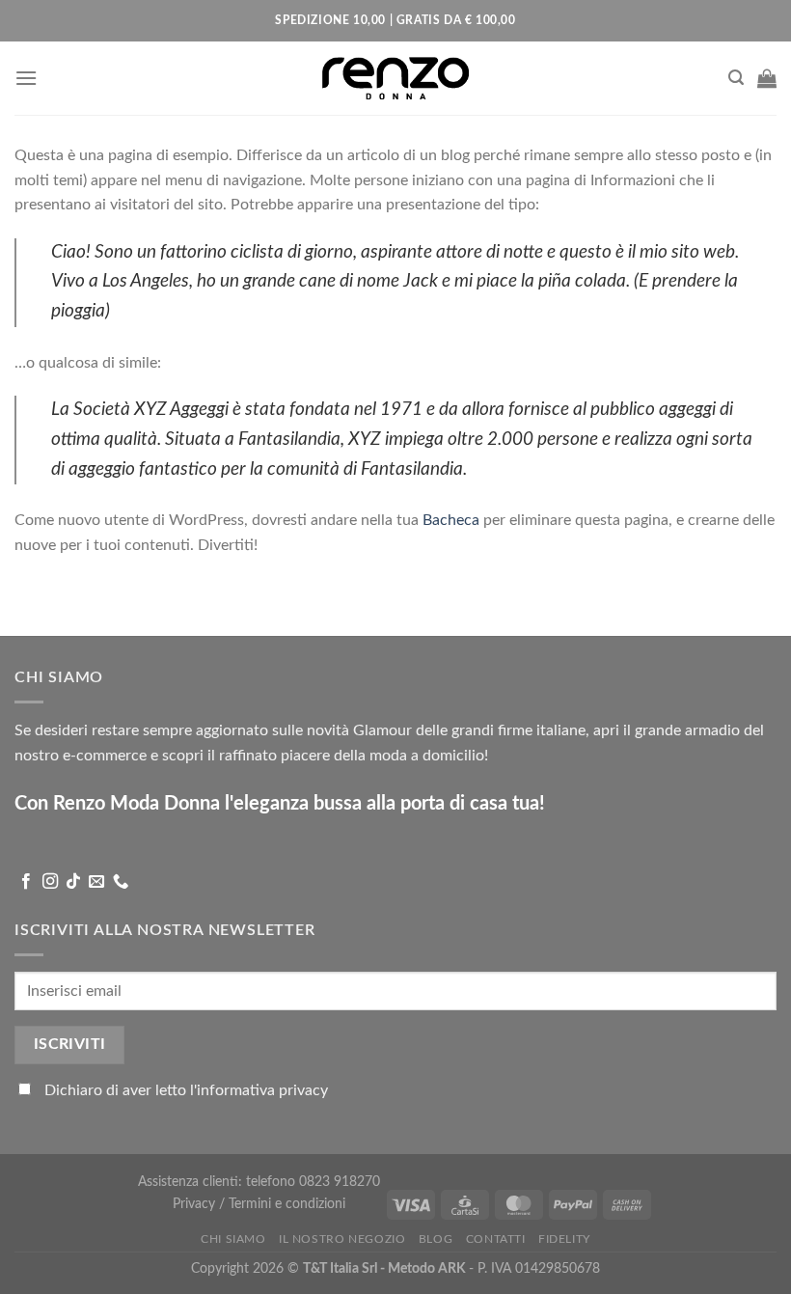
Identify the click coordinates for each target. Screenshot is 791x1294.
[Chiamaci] (120, 882)
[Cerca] (736, 77)
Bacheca (451, 520)
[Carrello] (767, 78)
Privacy (196, 1204)
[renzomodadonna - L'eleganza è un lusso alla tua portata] (395, 77)
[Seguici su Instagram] (50, 882)
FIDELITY (564, 1239)
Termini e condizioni (287, 1204)
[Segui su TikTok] (73, 882)
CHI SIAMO (233, 1239)
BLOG (435, 1239)
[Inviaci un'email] (96, 882)
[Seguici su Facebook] (26, 882)
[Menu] (26, 77)
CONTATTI (496, 1239)
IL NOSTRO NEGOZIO (342, 1239)
